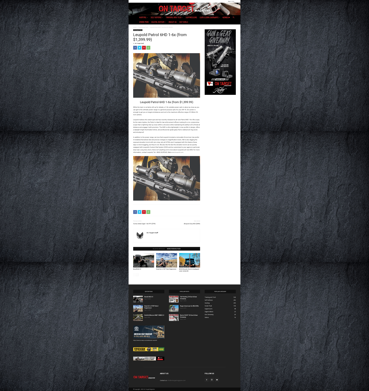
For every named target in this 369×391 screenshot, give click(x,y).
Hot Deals (183, 22)
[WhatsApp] (148, 48)
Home (135, 27)
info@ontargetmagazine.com (176, 380)
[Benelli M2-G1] (143, 260)
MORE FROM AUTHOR (173, 248)
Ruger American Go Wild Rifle (189, 306)
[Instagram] (226, 17)
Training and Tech (173, 17)
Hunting (142, 17)
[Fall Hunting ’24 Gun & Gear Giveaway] (174, 299)
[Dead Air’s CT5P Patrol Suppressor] (166, 260)
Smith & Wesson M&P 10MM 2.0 (154, 315)
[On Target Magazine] (184, 9)
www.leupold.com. (177, 152)
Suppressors (191, 17)
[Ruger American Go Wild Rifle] (174, 308)
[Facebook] (222, 17)
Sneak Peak (144, 22)
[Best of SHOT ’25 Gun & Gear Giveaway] (174, 317)
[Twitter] (139, 48)
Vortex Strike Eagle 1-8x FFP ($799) (144, 224)
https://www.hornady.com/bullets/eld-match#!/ (145, 340)
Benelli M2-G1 (137, 269)
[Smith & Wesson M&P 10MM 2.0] (138, 317)
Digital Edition (157, 22)
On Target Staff (139, 43)
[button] (233, 18)
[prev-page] (134, 275)
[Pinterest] (144, 48)
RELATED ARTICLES (159, 248)
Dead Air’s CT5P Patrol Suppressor (166, 269)
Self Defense (156, 17)
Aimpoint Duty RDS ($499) (192, 224)
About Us (173, 22)
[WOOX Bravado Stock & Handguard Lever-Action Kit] (189, 260)
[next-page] (137, 275)
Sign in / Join (231, 1)
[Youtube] (229, 17)
